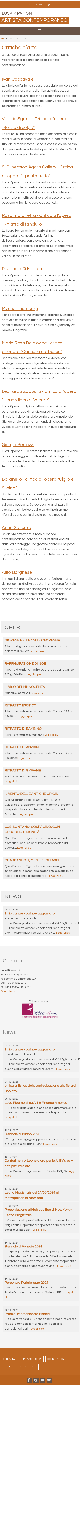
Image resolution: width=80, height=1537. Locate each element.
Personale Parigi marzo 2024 (26, 1282)
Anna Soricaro (16, 527)
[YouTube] (42, 1380)
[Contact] (49, 1380)
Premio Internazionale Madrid (27, 1314)
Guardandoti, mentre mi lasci (32, 860)
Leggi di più (37, 651)
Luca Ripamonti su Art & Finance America (36, 1103)
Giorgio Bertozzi (18, 444)
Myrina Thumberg (20, 308)
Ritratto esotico (20, 705)
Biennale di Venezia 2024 (23, 1246)
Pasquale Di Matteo (22, 268)
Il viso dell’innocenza (25, 687)
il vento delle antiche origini (32, 794)
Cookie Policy (55, 1359)
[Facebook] (29, 1380)
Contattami (36, 4)
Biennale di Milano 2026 (22, 1134)
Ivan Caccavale (18, 79)
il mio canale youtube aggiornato (30, 913)
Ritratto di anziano (23, 747)
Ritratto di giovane (23, 770)
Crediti (7, 1367)
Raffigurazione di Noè (25, 663)
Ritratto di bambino (23, 728)
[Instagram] (35, 1380)
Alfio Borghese (17, 572)
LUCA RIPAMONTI (18, 13)
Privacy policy (32, 1359)
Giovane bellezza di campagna (32, 640)
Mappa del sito (27, 1367)
